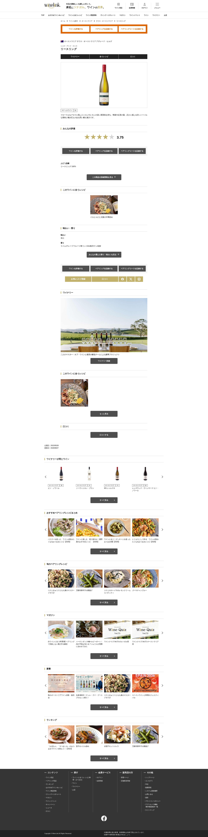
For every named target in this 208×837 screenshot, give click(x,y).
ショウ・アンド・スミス (69, 46)
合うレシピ (104, 56)
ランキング (50, 784)
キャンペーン (50, 804)
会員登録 (100, 781)
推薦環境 (148, 787)
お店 (165, 15)
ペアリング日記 (51, 781)
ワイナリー (156, 15)
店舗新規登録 (125, 781)
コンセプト (149, 781)
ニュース (49, 808)
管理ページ (125, 777)
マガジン (122, 15)
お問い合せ (149, 794)
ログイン (100, 777)
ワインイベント (134, 15)
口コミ (133, 56)
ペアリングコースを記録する (132, 29)
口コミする (104, 435)
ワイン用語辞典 (91, 15)
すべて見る (104, 500)
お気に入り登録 (78, 279)
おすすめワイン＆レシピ (54, 787)
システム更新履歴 (151, 791)
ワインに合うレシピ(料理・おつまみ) (82, 779)
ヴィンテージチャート (108, 15)
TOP (42, 15)
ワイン (146, 15)
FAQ (146, 784)
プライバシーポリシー (152, 801)
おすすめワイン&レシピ (56, 15)
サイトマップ (149, 810)
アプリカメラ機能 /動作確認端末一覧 (151, 806)
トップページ (149, 777)
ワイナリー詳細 (104, 361)
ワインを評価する (76, 29)
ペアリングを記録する (104, 29)
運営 (146, 797)
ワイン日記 (50, 777)
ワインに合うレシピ (75, 15)
